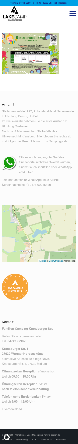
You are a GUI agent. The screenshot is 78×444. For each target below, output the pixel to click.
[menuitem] (71, 13)
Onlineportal (27, 162)
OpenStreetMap (56, 260)
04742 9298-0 (17, 341)
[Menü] (71, 13)
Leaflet (42, 260)
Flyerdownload (12, 409)
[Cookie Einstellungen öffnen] (7, 439)
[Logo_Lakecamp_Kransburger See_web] (31, 13)
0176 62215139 (40, 184)
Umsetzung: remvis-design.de (46, 434)
